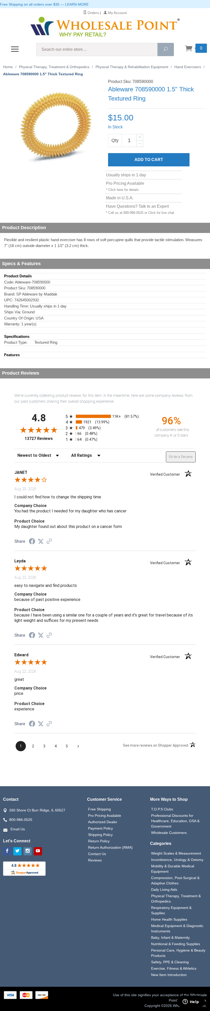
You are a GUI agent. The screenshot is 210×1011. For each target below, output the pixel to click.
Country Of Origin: (19, 318)
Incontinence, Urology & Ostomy (177, 860)
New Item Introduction (169, 975)
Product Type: (15, 342)
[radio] (105, 416)
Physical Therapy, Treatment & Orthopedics (176, 898)
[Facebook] (7, 851)
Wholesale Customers (169, 833)
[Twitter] (17, 851)
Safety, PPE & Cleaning (170, 962)
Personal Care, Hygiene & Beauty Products (178, 953)
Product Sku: (15, 288)
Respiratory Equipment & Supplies (171, 910)
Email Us (17, 829)
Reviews (95, 860)
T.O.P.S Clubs (162, 809)
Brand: (9, 294)
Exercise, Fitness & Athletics (173, 968)
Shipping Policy (100, 835)
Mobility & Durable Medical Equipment (172, 868)
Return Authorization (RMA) (110, 847)
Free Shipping (99, 809)
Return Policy (99, 841)
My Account (117, 13)
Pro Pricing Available (104, 815)
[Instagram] (28, 851)
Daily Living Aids (164, 889)
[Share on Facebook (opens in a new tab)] (32, 542)
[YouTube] (38, 851)
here (120, 190)
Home (8, 67)
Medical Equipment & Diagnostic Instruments (177, 928)
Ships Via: (12, 312)
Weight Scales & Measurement (176, 853)
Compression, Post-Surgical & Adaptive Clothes (175, 880)
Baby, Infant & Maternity (170, 937)
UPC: (8, 300)
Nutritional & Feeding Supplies (175, 944)
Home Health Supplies (169, 919)
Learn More (77, 4)
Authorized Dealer (102, 822)
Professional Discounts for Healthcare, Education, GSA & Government (175, 820)
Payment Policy (100, 828)
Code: (9, 282)
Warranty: (12, 324)
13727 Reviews (44, 438)
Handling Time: (16, 306)
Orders (93, 13)
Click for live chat (161, 213)
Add (148, 159)
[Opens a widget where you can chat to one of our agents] (191, 1002)
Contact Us (97, 854)
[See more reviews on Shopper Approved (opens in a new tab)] (49, 541)
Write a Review (181, 457)
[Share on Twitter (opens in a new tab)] (41, 541)
